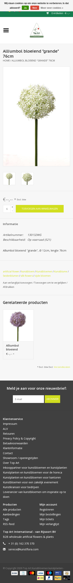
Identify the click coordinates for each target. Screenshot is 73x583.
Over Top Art (11, 463)
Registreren (47, 509)
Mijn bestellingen (50, 514)
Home (6, 60)
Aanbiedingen (11, 514)
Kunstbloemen (44, 271)
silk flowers (27, 275)
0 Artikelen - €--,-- (60, 13)
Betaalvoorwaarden (15, 443)
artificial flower (11, 271)
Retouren (9, 433)
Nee (35, 8)
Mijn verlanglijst (49, 524)
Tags (6, 519)
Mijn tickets (47, 519)
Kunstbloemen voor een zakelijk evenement (30, 482)
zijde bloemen (43, 275)
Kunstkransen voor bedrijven (21, 487)
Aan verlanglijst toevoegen (18, 282)
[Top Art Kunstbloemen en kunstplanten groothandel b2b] (42, 30)
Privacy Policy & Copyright (19, 438)
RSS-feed (8, 524)
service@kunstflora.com (23, 549)
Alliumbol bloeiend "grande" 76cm (33, 60)
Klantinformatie (12, 448)
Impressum (10, 424)
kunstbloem (27, 271)
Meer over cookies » (52, 8)
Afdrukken (8, 287)
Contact (8, 453)
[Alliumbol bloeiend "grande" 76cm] (18, 325)
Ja (25, 8)
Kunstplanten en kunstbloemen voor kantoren (32, 477)
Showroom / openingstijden (20, 458)
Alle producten (12, 509)
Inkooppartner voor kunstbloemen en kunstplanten (35, 467)
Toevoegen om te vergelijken (50, 282)
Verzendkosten (62, 366)
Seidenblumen (11, 275)
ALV (5, 429)
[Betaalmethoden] (14, 573)
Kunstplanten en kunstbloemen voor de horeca (32, 472)
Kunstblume (60, 271)
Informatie (10, 224)
